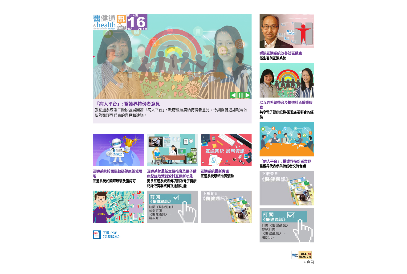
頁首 (310, 262)
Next (247, 95)
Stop (240, 95)
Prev (233, 95)
